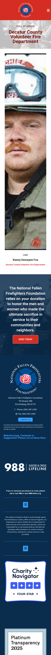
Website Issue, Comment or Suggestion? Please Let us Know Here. (25, 436)
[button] (43, 10)
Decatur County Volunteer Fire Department (25, 265)
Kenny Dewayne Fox (25, 259)
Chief (25, 255)
